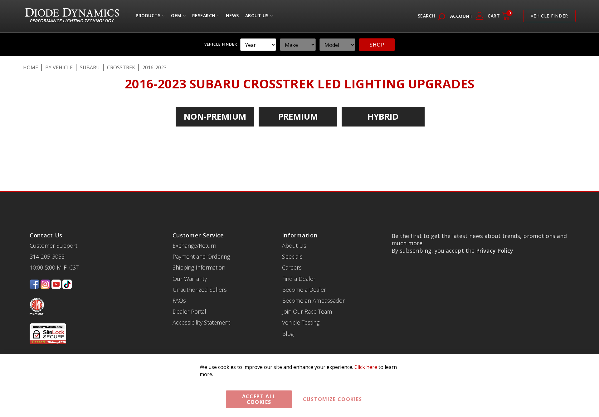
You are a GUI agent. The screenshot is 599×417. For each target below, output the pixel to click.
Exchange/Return (194, 245)
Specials (292, 256)
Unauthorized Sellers (200, 289)
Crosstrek (121, 67)
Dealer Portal (189, 311)
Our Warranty (190, 278)
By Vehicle (59, 67)
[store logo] (72, 16)
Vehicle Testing (300, 322)
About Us (257, 17)
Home (30, 67)
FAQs (179, 300)
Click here (365, 367)
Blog (288, 333)
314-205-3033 (47, 256)
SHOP (377, 44)
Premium (298, 116)
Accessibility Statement (201, 322)
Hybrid (383, 116)
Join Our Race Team (307, 311)
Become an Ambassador (313, 300)
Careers (292, 267)
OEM (176, 17)
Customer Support (53, 245)
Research (203, 17)
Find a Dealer (298, 278)
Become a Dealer (304, 289)
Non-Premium (215, 116)
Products (148, 17)
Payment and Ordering (201, 256)
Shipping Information (199, 267)
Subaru (90, 67)
